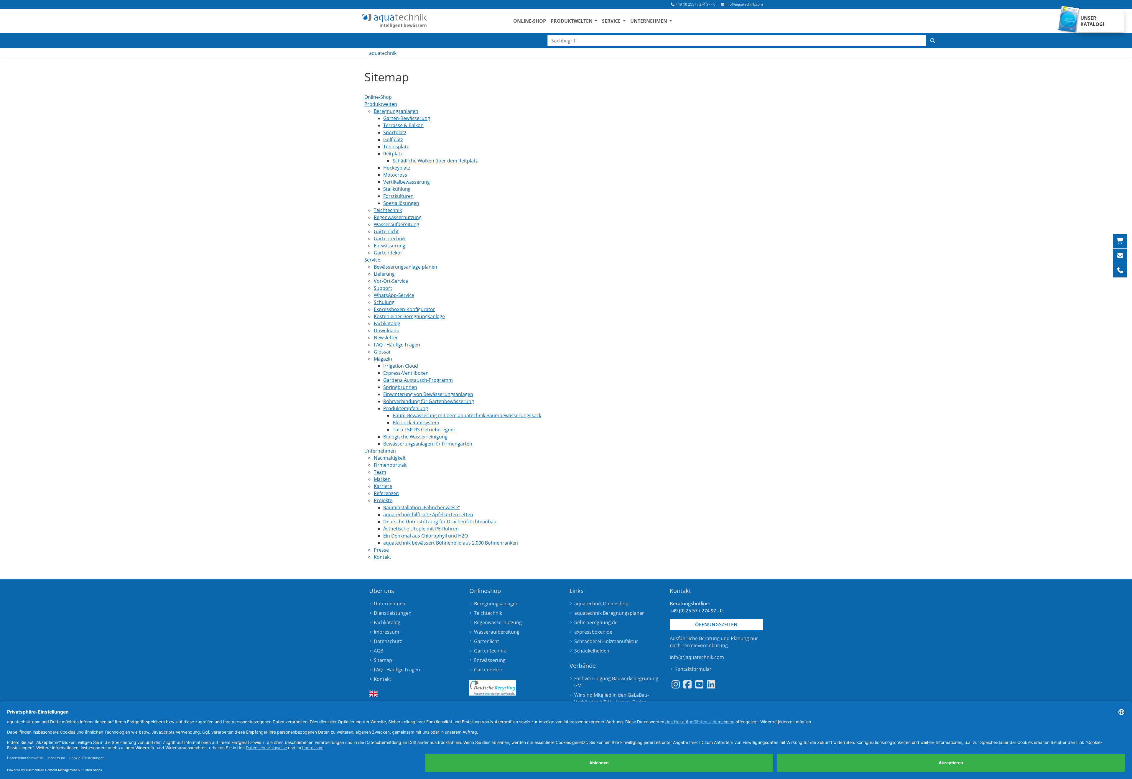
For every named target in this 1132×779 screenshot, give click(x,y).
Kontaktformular (693, 669)
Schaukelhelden (591, 650)
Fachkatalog (387, 622)
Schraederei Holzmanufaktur (606, 641)
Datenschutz (388, 641)
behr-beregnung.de (596, 622)
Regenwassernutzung (498, 622)
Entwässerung (490, 660)
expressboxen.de (593, 632)
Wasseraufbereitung (496, 632)
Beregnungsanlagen (496, 603)
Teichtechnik (488, 613)
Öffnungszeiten (716, 624)
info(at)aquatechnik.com (697, 657)
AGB (378, 650)
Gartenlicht (486, 641)
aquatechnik (382, 53)
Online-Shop (529, 21)
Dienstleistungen (393, 613)
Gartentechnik (490, 650)
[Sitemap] (394, 20)
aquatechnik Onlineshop (601, 603)
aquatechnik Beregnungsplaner (609, 613)
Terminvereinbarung (705, 645)
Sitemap (383, 660)
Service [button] (612, 21)
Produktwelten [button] (572, 21)
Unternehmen (389, 603)
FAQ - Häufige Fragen (397, 669)
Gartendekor (488, 669)
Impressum (386, 632)
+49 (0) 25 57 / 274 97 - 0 (696, 610)
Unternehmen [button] (649, 21)
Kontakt (382, 679)
